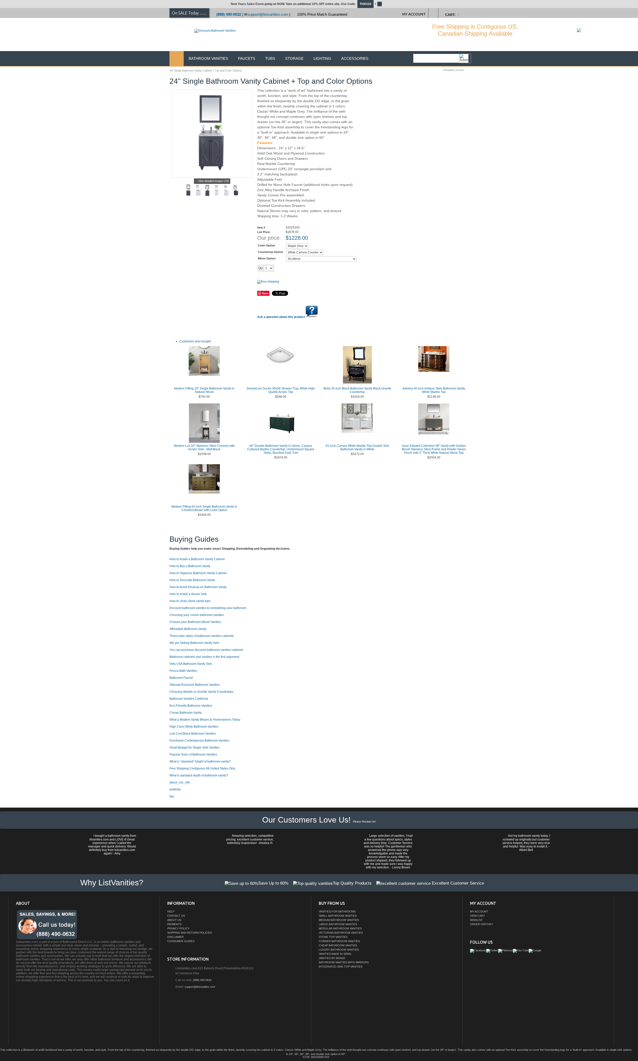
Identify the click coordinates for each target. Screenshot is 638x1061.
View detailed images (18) (213, 180)
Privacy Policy (178, 928)
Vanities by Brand (332, 958)
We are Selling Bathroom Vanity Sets (194, 643)
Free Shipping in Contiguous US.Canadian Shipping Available (475, 30)
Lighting (322, 58)
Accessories (354, 58)
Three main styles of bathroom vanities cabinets (201, 636)
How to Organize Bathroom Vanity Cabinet (198, 573)
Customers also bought (195, 341)
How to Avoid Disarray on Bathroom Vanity (198, 587)
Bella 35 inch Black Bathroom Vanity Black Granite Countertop (357, 390)
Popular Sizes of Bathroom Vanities (193, 754)
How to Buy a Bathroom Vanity (189, 566)
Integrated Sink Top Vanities (340, 966)
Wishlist (476, 919)
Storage (294, 58)
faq (171, 796)
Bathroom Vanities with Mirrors (344, 962)
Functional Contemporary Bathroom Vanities (199, 740)
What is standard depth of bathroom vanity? (198, 775)
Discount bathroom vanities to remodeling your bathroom (207, 608)
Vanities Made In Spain (335, 953)
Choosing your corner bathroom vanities (196, 615)
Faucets (246, 58)
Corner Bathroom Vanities (339, 941)
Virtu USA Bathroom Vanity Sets (190, 664)
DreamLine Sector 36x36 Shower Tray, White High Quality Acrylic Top (281, 390)
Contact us (176, 915)
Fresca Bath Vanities (183, 671)
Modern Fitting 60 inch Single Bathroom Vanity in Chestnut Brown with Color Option (204, 508)
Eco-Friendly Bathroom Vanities (190, 705)
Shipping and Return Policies (189, 932)
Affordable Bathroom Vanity (187, 629)
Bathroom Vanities (208, 58)
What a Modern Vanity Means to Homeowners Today (204, 719)
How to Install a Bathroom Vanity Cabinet (197, 559)
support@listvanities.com (267, 14)
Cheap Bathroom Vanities (338, 945)
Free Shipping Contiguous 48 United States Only (202, 768)
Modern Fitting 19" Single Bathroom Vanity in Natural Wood (204, 390)
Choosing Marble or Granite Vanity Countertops (201, 691)
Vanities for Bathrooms (337, 911)
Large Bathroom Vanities (338, 924)
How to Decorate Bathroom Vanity (192, 580)
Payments (174, 924)
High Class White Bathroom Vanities (193, 726)
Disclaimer (175, 936)
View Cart (477, 915)
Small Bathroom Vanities (338, 915)
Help (170, 911)
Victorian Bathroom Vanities (341, 932)
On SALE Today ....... (189, 13)
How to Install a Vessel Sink (188, 594)
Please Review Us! (364, 821)
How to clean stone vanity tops (190, 601)
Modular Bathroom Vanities (340, 928)
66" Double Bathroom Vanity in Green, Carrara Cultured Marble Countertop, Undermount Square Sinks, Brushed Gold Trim (280, 449)
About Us (174, 919)
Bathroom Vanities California (188, 698)
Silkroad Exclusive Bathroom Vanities (194, 684)
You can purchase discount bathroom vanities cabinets (206, 650)
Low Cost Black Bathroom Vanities (192, 733)
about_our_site (179, 782)
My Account (479, 911)
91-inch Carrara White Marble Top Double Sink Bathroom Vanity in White (357, 447)
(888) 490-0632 (228, 14)
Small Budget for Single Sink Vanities (194, 747)
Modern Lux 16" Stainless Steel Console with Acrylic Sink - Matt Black (204, 447)
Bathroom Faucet (181, 678)
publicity (175, 789)
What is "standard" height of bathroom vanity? (200, 761)
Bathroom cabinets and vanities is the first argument (204, 657)
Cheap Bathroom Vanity (185, 712)
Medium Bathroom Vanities (339, 919)
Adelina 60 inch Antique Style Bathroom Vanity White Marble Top (433, 390)
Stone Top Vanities (333, 936)
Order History (481, 924)
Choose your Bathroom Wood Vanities (195, 622)
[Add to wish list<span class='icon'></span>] (313, 268)
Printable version (453, 70)
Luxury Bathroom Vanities (339, 949)
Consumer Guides (180, 941)
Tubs (270, 58)
